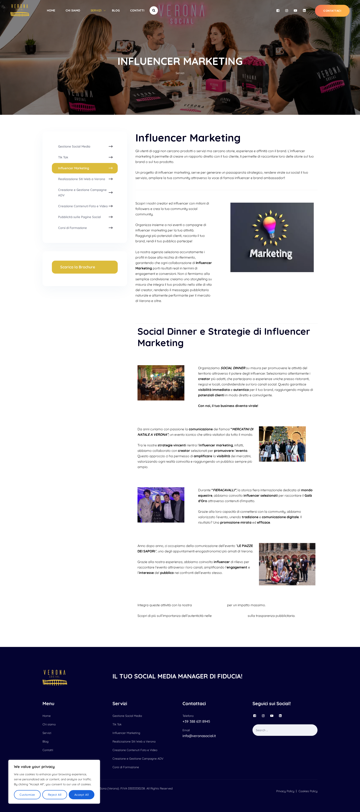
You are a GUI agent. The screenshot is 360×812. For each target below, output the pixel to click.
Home (51, 10)
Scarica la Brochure (77, 267)
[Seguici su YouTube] (295, 10)
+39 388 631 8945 (196, 721)
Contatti (137, 10)
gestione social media (209, 605)
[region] (54, 782)
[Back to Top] (351, 805)
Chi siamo (73, 10)
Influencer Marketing (73, 168)
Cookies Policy (308, 791)
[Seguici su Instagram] (286, 10)
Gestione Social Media (74, 146)
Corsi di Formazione (72, 228)
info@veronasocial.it (199, 736)
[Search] (154, 10)
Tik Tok (63, 157)
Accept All (81, 795)
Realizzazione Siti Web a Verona (81, 179)
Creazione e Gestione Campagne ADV (82, 192)
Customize (27, 795)
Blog (116, 10)
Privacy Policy (285, 791)
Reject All (54, 795)
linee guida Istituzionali (229, 616)
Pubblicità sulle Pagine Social (79, 217)
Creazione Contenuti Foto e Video (83, 206)
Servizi (96, 10)
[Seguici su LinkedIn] (304, 10)
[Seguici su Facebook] (278, 10)
